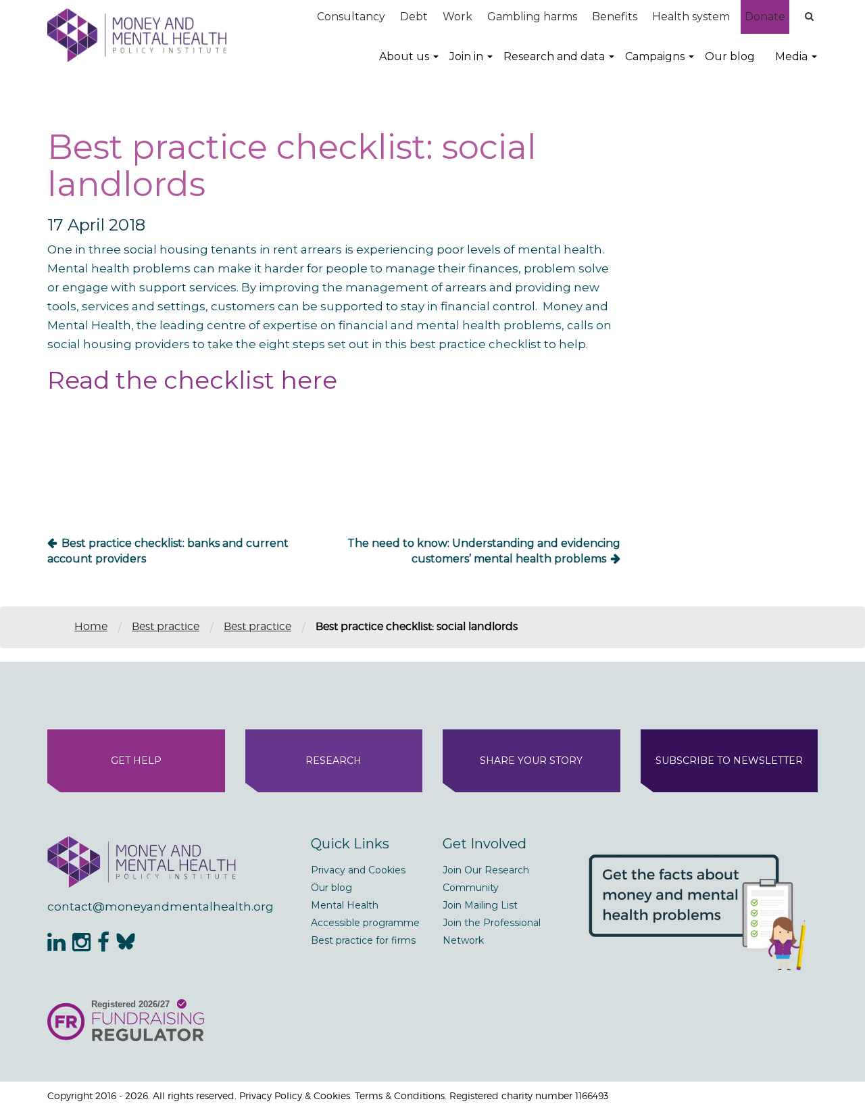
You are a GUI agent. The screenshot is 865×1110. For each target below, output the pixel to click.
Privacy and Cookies (358, 870)
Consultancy (351, 16)
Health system (691, 16)
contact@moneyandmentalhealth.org (160, 906)
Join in (466, 56)
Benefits (614, 16)
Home (90, 626)
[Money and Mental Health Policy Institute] (136, 34)
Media (791, 56)
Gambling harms (532, 16)
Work (457, 16)
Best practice (165, 626)
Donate (765, 16)
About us (404, 56)
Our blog (730, 56)
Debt (414, 16)
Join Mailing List (480, 905)
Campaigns (655, 56)
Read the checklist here (192, 380)
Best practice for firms (363, 940)
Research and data (554, 56)
